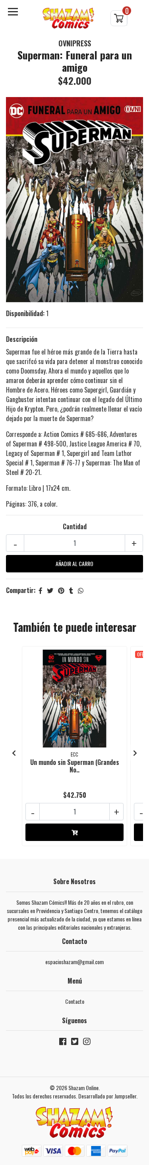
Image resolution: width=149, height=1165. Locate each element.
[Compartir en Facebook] (40, 590)
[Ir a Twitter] (74, 1042)
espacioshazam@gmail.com (74, 961)
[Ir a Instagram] (86, 1042)
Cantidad (75, 526)
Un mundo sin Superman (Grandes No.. (74, 765)
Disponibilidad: (25, 313)
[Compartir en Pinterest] (61, 590)
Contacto (74, 1001)
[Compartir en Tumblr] (71, 590)
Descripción (21, 339)
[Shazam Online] (68, 18)
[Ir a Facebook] (62, 1042)
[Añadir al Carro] (74, 832)
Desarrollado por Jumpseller (107, 1096)
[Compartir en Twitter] (50, 590)
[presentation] (14, 753)
